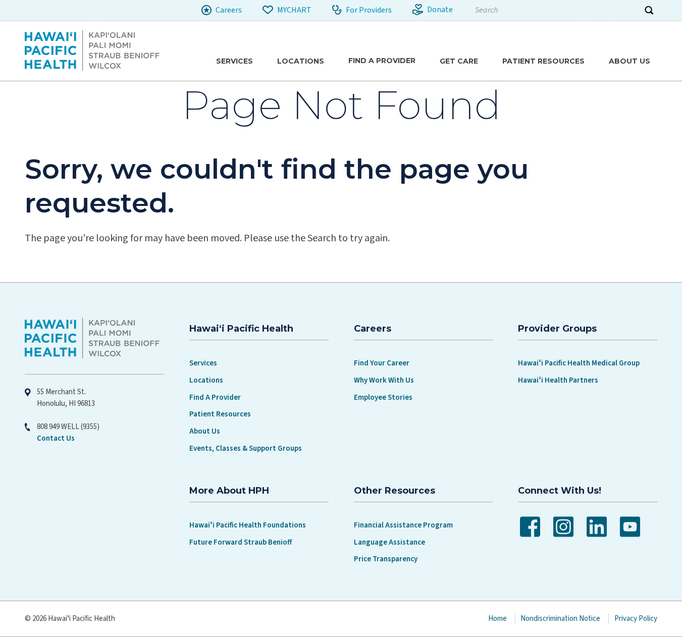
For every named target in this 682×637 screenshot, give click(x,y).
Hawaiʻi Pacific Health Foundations (247, 525)
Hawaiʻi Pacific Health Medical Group (579, 363)
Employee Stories (383, 397)
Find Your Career (381, 363)
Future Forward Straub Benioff (240, 542)
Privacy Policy (635, 618)
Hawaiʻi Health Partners (558, 380)
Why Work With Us (384, 380)
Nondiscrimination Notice (560, 618)
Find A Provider (215, 397)
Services (203, 363)
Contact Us (56, 438)
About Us (204, 431)
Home (497, 618)
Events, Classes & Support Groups (245, 448)
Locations (206, 380)
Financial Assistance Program (403, 525)
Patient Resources (220, 414)
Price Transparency (385, 559)
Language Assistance (389, 542)
